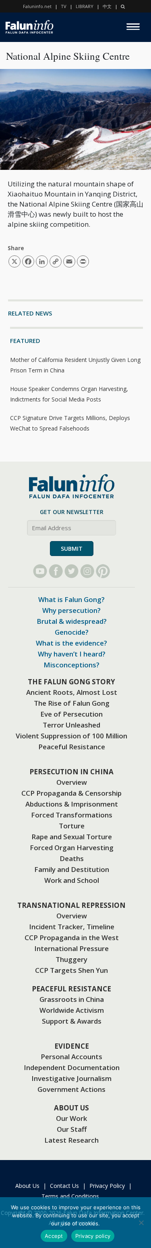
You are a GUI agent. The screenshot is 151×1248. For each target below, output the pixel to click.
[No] (141, 1223)
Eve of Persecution (71, 714)
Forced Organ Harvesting (72, 847)
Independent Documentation (72, 1067)
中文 (107, 6)
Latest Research (71, 1140)
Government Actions (71, 1089)
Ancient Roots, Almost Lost (71, 692)
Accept (54, 1236)
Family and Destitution (71, 869)
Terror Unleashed (71, 725)
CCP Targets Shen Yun (71, 970)
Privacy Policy (107, 1185)
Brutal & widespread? (72, 621)
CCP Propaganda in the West (72, 937)
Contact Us (64, 1185)
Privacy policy (93, 1236)
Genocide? (72, 632)
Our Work (71, 1118)
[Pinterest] (103, 571)
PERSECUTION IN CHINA (71, 771)
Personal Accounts (71, 1056)
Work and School (71, 880)
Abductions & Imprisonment (71, 804)
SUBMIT (72, 548)
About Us (27, 1185)
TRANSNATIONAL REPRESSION (71, 905)
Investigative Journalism (71, 1078)
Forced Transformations (71, 814)
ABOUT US (71, 1107)
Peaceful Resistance (71, 746)
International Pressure (71, 948)
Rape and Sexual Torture (71, 836)
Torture (72, 825)
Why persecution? (71, 610)
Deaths (72, 858)
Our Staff (72, 1129)
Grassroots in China (71, 999)
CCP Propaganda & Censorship (71, 793)
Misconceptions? (71, 664)
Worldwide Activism (71, 1010)
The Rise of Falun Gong (72, 703)
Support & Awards (71, 1021)
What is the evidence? (71, 643)
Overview (71, 782)
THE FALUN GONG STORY (71, 681)
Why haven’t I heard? (71, 653)
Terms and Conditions (70, 1196)
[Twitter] (71, 571)
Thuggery (71, 959)
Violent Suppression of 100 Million (71, 735)
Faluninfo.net (37, 6)
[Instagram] (87, 571)
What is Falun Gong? (71, 599)
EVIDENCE (71, 1046)
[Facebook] (56, 571)
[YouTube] (40, 571)
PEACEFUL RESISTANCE (71, 988)
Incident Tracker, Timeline (71, 926)
